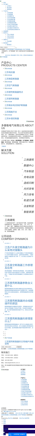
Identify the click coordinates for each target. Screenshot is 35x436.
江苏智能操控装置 (11, 23)
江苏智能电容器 (11, 21)
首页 (4, 2)
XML (21, 55)
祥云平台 (10, 418)
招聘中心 (5, 39)
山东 (32, 413)
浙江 (21, 413)
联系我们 (5, 43)
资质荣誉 (9, 9)
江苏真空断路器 (9, 49)
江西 (30, 413)
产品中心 (5, 11)
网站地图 (13, 55)
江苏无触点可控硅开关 (13, 28)
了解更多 (3, 146)
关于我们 (5, 4)
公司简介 (9, 6)
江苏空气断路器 (26, 49)
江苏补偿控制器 (11, 17)
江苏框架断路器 (17, 49)
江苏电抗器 (10, 12)
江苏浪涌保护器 (11, 19)
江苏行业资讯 (10, 36)
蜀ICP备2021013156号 (10, 411)
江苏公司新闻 (10, 34)
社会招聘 (9, 41)
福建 (27, 413)
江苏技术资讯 (10, 38)
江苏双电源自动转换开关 (13, 29)
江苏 (19, 413)
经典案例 (5, 31)
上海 (16, 413)
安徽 (24, 413)
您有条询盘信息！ (29, 55)
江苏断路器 (10, 14)
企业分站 (7, 55)
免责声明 (26, 418)
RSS (18, 55)
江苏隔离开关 (10, 16)
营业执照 (9, 7)
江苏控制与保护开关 (12, 26)
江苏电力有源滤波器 (12, 24)
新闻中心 (5, 33)
